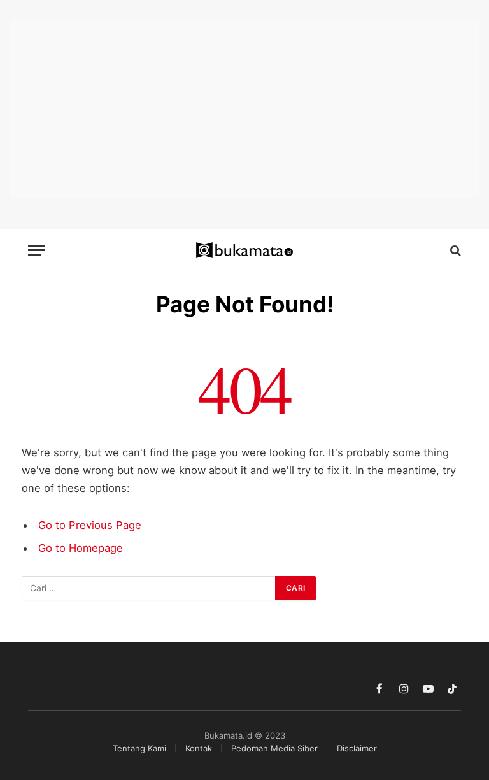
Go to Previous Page (89, 525)
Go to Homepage (80, 548)
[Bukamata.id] (245, 250)
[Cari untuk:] (149, 588)
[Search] (454, 250)
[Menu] (36, 250)
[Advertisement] (244, 108)
